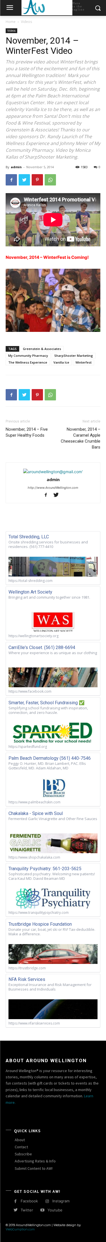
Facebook (29, 1201)
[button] (97, 8)
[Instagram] (47, 1201)
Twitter (27, 1210)
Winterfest (83, 362)
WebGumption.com (20, 1229)
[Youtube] (42, 1210)
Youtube (54, 1210)
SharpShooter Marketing (73, 355)
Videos (26, 21)
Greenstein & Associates (42, 349)
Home (11, 21)
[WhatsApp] (50, 179)
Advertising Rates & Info (35, 1161)
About (20, 1139)
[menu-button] (9, 8)
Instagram (61, 1201)
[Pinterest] (37, 179)
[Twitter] (24, 179)
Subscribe (23, 1153)
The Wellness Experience (27, 362)
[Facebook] (11, 179)
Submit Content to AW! (34, 1168)
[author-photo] (53, 471)
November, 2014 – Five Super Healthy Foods (27, 432)
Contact (21, 1146)
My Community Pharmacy (28, 355)
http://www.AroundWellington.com (53, 488)
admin (16, 167)
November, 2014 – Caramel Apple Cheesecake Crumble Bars (80, 438)
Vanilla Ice (61, 362)
